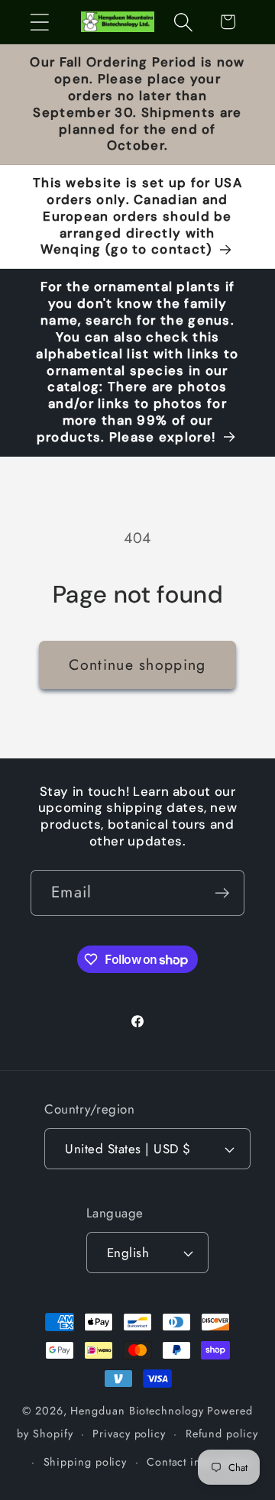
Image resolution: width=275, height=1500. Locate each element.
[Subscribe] (222, 893)
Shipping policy (86, 1461)
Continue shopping (137, 664)
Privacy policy (129, 1433)
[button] (39, 22)
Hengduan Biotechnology (136, 1410)
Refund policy (222, 1433)
